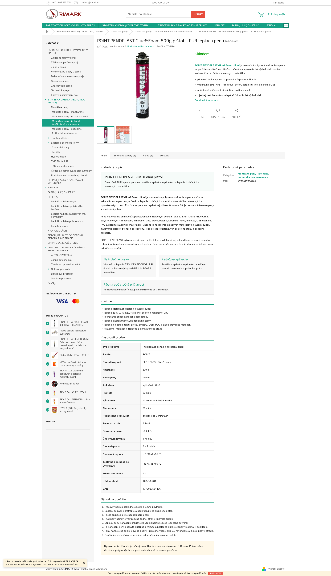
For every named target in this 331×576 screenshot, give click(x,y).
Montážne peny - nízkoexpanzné (70, 116)
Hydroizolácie (58, 156)
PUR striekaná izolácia (64, 133)
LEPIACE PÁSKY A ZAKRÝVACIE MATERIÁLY (66, 181)
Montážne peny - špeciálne (67, 128)
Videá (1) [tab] (148, 155)
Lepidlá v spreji (59, 226)
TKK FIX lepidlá (59, 161)
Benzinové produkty (62, 273)
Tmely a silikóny (60, 138)
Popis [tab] (104, 155)
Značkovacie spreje (61, 85)
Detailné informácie (205, 100)
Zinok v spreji (58, 67)
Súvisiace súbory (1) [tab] (125, 155)
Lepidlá (56, 152)
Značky (52, 283)
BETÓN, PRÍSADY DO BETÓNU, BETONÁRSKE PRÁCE (66, 237)
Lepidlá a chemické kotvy (65, 142)
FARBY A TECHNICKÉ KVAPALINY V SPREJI (68, 51)
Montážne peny (59, 107)
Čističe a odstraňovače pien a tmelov (71, 170)
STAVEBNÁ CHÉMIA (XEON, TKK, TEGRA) (66, 101)
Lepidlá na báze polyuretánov (67, 221)
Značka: (166, 46)
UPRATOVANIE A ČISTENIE (63, 242)
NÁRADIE (53, 187)
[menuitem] (70, 25)
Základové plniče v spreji (64, 62)
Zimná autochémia (61, 259)
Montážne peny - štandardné (68, 111)
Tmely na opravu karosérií (65, 264)
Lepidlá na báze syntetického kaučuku (67, 207)
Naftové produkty (60, 269)
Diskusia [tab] (164, 155)
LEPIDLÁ (53, 197)
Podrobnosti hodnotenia (140, 46)
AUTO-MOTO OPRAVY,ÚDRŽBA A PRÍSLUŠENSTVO (66, 249)
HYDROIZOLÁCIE (57, 230)
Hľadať (198, 14)
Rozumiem (215, 573)
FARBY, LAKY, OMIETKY (61, 192)
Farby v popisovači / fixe (64, 95)
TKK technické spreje (62, 166)
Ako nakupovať (162, 2)
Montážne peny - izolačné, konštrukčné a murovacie (66, 122)
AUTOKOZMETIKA (61, 255)
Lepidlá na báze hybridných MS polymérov (68, 215)
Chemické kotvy (60, 147)
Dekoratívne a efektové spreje (67, 76)
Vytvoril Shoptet (276, 568)
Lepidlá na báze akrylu (63, 201)
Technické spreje (60, 90)
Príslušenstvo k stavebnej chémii (69, 175)
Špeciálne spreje (60, 81)
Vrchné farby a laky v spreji (66, 71)
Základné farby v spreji (63, 57)
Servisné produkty (61, 278)
